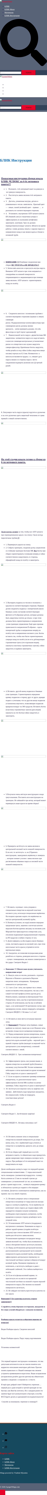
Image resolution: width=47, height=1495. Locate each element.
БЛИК (7, 6)
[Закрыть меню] (1, 80)
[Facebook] (6, 1434)
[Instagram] (6, 1448)
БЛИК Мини (10, 9)
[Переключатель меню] (1, 103)
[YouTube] (6, 1441)
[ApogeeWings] (6, 1)
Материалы (9, 12)
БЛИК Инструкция (12, 16)
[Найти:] (11, 73)
